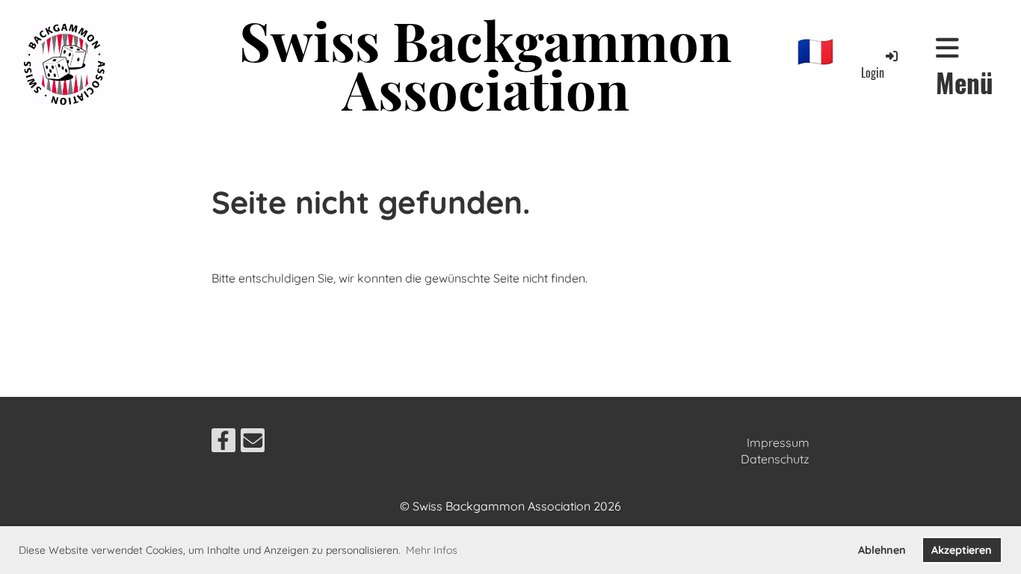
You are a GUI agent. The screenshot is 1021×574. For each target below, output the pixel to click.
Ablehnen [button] (882, 550)
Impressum (778, 442)
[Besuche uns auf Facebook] (223, 443)
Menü (964, 82)
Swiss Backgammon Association (485, 64)
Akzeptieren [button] (961, 550)
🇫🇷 (815, 51)
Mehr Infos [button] (431, 550)
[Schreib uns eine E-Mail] (253, 443)
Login (872, 72)
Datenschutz (775, 458)
